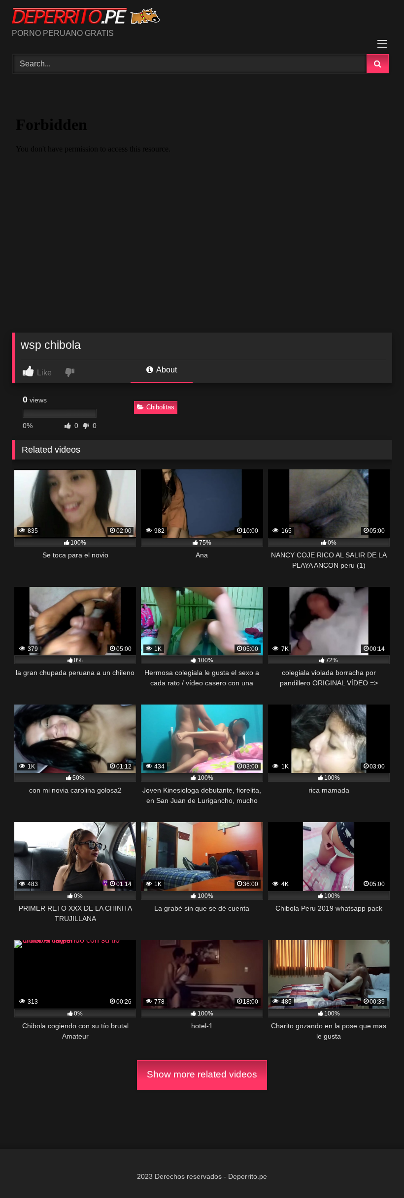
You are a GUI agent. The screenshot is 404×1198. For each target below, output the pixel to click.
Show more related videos (202, 1074)
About (166, 370)
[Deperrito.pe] (202, 18)
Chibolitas (160, 407)
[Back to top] (373, 1168)
